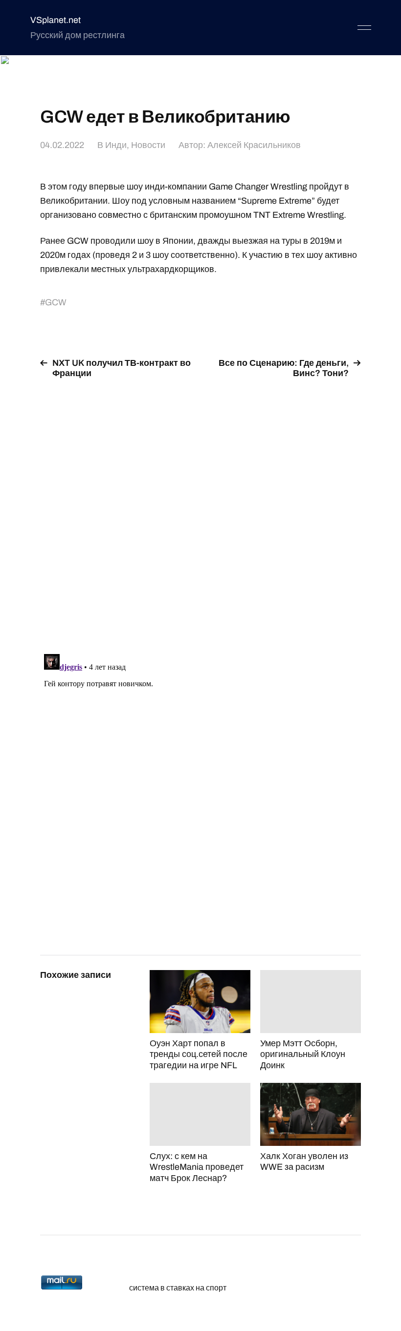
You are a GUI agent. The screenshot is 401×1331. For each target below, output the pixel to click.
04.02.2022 (62, 145)
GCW (56, 302)
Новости (148, 145)
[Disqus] (200, 510)
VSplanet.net (55, 20)
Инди (116, 145)
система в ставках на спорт (177, 1288)
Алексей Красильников (254, 145)
